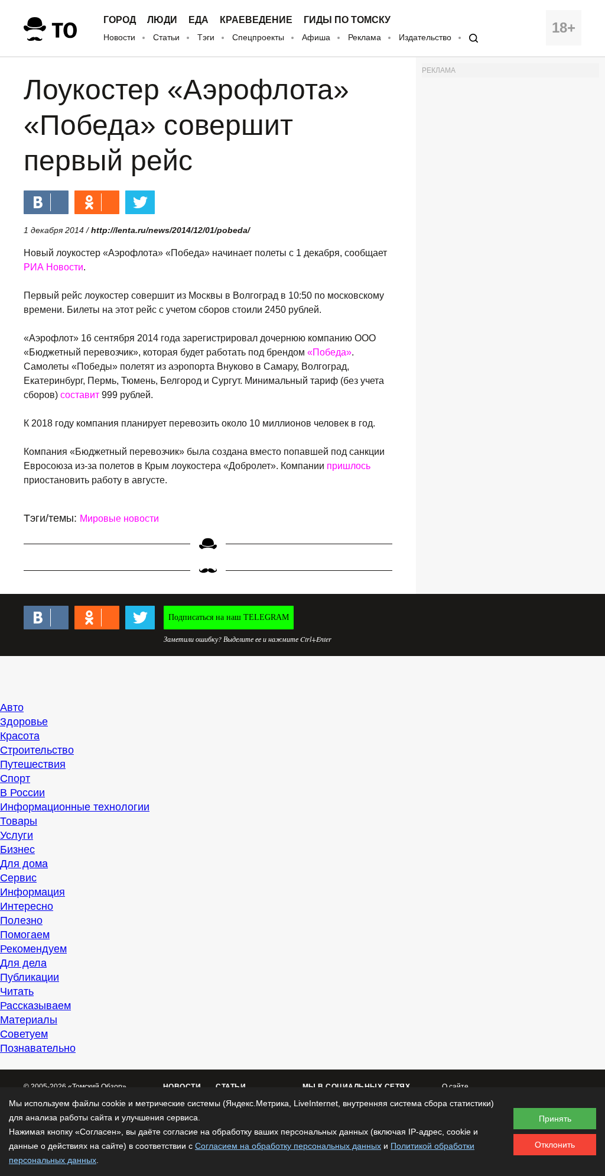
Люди (162, 20)
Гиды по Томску (347, 20)
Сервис (18, 878)
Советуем (24, 1034)
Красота (20, 736)
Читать (17, 991)
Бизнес (17, 849)
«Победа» (329, 352)
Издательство (425, 37)
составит (79, 395)
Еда (198, 20)
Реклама (364, 37)
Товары (18, 821)
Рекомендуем (33, 949)
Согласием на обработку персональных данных (288, 1146)
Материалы (28, 1020)
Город (119, 20)
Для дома (24, 864)
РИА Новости (53, 267)
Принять (555, 1118)
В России (22, 793)
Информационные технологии (74, 807)
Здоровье (24, 722)
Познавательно (38, 1048)
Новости (119, 37)
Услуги (16, 835)
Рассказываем (35, 1006)
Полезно (21, 920)
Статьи (166, 37)
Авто (12, 707)
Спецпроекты (258, 37)
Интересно (26, 906)
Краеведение (256, 20)
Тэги (205, 37)
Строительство (37, 750)
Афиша (316, 37)
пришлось (348, 466)
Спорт (15, 778)
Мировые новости (119, 518)
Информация (32, 892)
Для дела (23, 963)
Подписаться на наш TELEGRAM (228, 617)
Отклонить (555, 1144)
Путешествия (33, 764)
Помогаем (25, 935)
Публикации (29, 977)
